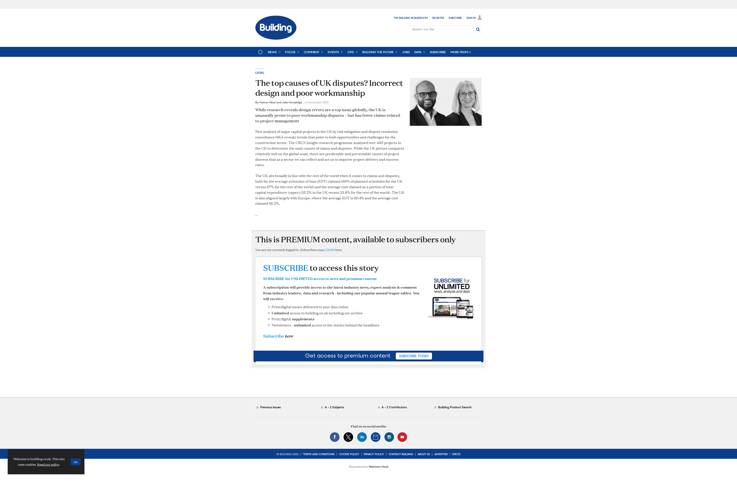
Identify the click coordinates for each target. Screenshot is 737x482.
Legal (259, 73)
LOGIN (330, 250)
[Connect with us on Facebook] (335, 437)
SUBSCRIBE (285, 267)
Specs (456, 454)
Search (478, 29)
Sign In (471, 17)
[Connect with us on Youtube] (402, 437)
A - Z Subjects (334, 407)
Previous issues (270, 407)
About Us (423, 454)
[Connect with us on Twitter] (348, 437)
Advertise (441, 454)
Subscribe (455, 17)
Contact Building (400, 454)
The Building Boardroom (410, 17)
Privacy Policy (374, 454)
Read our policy (48, 464)
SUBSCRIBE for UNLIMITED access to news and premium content (320, 278)
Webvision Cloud (378, 466)
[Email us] (376, 437)
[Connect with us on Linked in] (362, 437)
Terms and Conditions (319, 454)
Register (438, 17)
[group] (459, 52)
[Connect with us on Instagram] (389, 437)
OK (76, 462)
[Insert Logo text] (276, 38)
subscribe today (414, 356)
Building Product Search (455, 407)
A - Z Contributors (394, 407)
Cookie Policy (349, 454)
